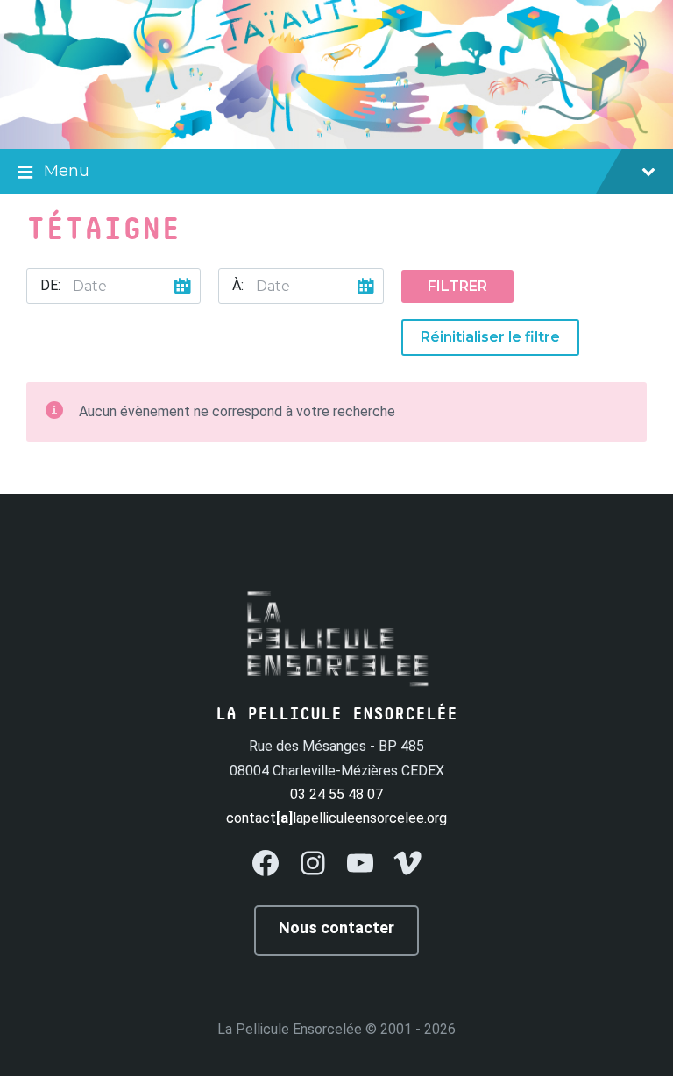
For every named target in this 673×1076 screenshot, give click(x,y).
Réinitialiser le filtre (490, 337)
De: (50, 285)
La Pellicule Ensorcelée (289, 1029)
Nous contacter (336, 927)
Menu (66, 171)
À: (238, 285)
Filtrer (457, 286)
